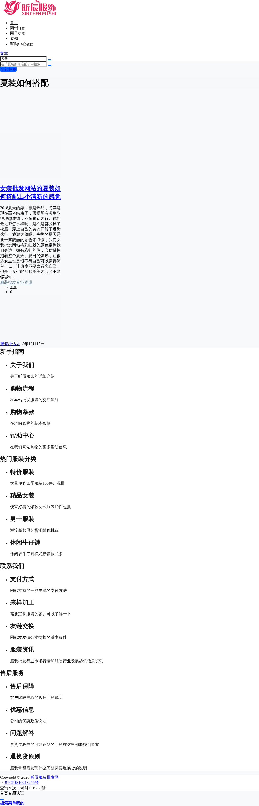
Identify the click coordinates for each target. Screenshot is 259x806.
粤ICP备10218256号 (21, 782)
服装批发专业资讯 (16, 282)
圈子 (17, 33)
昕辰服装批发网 (44, 777)
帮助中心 (21, 44)
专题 (14, 38)
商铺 (17, 28)
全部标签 (8, 69)
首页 (14, 22)
